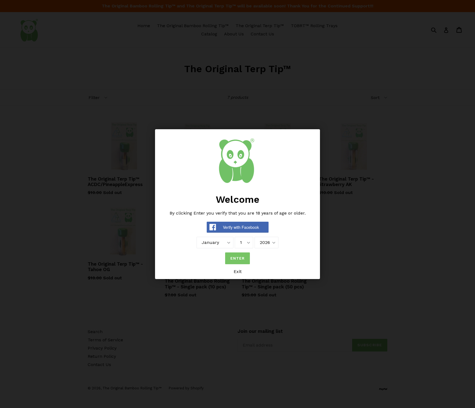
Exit (238, 271)
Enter (237, 258)
